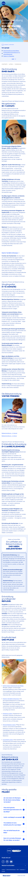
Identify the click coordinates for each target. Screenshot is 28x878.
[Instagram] (7, 861)
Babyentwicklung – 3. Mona (9, 436)
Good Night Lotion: (8, 739)
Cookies (3, 869)
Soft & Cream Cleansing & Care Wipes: (13, 685)
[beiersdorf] (6, 875)
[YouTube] (11, 861)
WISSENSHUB (18, 64)
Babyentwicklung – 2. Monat (9, 433)
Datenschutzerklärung (10, 869)
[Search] (19, 3)
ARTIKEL (11, 64)
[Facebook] (3, 861)
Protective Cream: (7, 713)
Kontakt (3, 871)
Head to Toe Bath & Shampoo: (11, 698)
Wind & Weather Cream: (9, 724)
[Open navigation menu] (24, 3)
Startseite (4, 64)
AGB (18, 869)
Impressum (22, 869)
